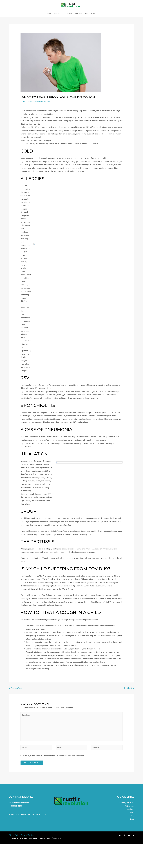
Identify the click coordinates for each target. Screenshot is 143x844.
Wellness (78, 14)
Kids (86, 14)
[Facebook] (129, 835)
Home (50, 14)
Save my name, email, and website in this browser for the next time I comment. (53, 756)
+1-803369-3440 (15, 806)
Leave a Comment (28, 102)
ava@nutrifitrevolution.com (19, 803)
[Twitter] (133, 835)
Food (93, 14)
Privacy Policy (14, 835)
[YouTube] (119, 835)
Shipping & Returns (126, 803)
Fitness (69, 14)
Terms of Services (27, 835)
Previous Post (15, 688)
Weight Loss (59, 14)
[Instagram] (124, 835)
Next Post (129, 688)
